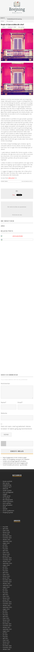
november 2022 (7, 603)
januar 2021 (6, 644)
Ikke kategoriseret (8, 499)
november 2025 (7, 538)
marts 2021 (6, 640)
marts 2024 (6, 574)
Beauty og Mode (7, 481)
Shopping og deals (8, 512)
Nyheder (5, 509)
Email (20, 402)
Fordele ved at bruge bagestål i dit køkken (14, 461)
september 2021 (7, 629)
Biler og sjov (6, 483)
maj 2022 (5, 614)
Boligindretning (7, 485)
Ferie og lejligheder (8, 492)
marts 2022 (6, 618)
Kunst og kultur (7, 503)
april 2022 (5, 616)
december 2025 (7, 536)
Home (2, 21)
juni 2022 (5, 613)
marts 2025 (6, 552)
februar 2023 (6, 598)
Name (3, 402)
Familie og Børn (7, 490)
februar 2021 (6, 642)
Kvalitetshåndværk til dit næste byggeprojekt (16, 18)
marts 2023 (6, 596)
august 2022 (6, 609)
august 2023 (6, 587)
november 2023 (7, 581)
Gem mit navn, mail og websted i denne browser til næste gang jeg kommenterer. (16, 427)
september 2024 (7, 563)
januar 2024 (6, 578)
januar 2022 (6, 622)
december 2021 (7, 624)
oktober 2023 (6, 583)
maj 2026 (5, 527)
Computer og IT (7, 487)
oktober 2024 (6, 561)
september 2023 (7, 585)
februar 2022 (6, 620)
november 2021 (7, 625)
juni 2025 (5, 547)
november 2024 (7, 559)
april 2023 (5, 594)
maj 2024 (5, 570)
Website (4, 413)
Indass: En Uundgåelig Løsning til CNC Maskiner (16, 459)
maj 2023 (5, 592)
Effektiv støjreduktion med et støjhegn (17, 232)
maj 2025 (5, 549)
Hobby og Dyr (6, 496)
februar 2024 (6, 576)
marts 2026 (6, 530)
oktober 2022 (6, 605)
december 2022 (7, 602)
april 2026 (5, 528)
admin (3, 27)
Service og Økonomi (8, 510)
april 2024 (5, 572)
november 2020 (7, 647)
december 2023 (7, 580)
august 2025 (6, 543)
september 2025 (7, 541)
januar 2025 (6, 556)
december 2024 (7, 558)
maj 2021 (5, 636)
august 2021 (6, 631)
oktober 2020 (6, 649)
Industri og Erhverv (8, 501)
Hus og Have (21, 27)
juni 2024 (5, 569)
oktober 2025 (6, 539)
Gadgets (5, 494)
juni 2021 (5, 635)
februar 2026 (6, 532)
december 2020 (7, 646)
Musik (4, 507)
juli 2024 (5, 567)
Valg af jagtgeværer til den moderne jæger (15, 457)
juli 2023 (5, 589)
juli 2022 (5, 611)
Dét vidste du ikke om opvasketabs (16, 207)
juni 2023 (5, 591)
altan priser (11, 178)
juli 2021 (5, 633)
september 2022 (7, 607)
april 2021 (5, 638)
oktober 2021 (6, 627)
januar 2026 (6, 534)
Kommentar (5, 383)
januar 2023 (6, 600)
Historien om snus (17, 215)
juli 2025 (5, 545)
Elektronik (5, 488)
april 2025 (5, 550)
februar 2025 (6, 554)
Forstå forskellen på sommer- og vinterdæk (15, 465)
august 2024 (6, 565)
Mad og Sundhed (7, 505)
